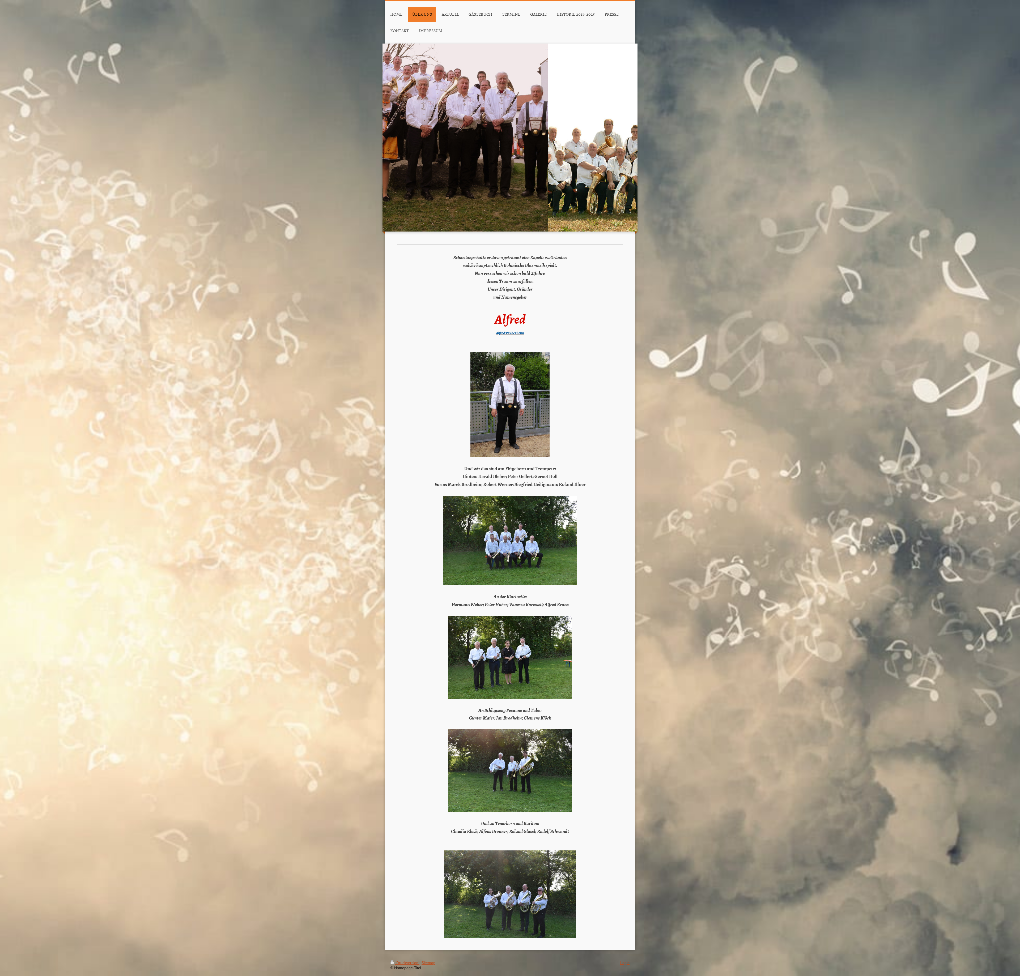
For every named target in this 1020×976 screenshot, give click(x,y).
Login (625, 963)
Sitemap (428, 963)
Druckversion (407, 963)
